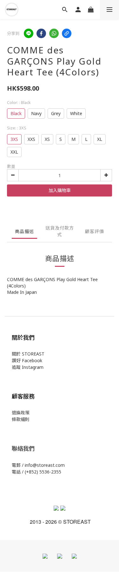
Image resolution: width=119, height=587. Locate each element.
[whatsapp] (54, 33)
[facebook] (41, 33)
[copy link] (66, 33)
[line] (28, 33)
